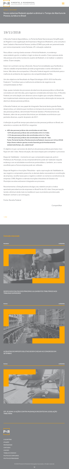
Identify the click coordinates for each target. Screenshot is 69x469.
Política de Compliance (11, 455)
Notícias (6, 10)
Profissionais (8, 445)
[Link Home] (19, 3)
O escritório (8, 439)
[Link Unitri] (34, 467)
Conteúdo (7, 447)
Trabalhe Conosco (10, 453)
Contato (6, 450)
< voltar (5, 217)
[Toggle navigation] (63, 3)
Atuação (6, 442)
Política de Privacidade (11, 458)
